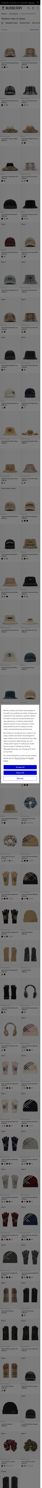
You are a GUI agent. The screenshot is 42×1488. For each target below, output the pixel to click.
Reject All (20, 772)
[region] (20, 744)
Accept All (20, 767)
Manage (20, 778)
